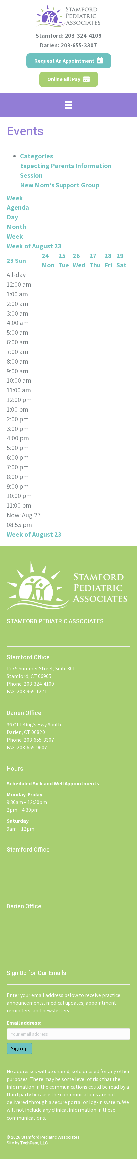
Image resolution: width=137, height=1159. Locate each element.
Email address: (24, 1022)
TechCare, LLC (34, 1143)
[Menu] (68, 105)
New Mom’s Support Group (59, 185)
